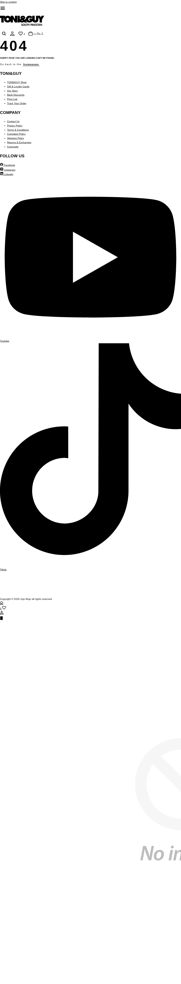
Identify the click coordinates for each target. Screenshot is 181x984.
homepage (31, 64)
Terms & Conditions (18, 129)
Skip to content (8, 2)
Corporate (12, 146)
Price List (12, 99)
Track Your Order (16, 103)
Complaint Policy (16, 134)
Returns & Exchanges (19, 142)
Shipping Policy (15, 138)
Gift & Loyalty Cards (18, 86)
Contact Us (13, 121)
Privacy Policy (14, 125)
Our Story (12, 90)
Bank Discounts (15, 94)
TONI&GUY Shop (17, 82)
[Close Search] (1, 618)
